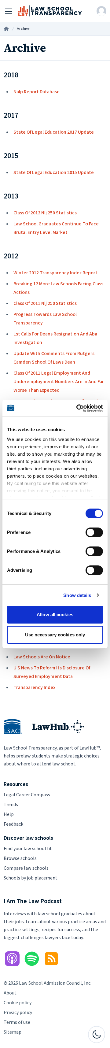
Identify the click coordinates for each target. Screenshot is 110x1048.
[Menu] (8, 11)
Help (9, 814)
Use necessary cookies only (55, 634)
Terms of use (17, 1022)
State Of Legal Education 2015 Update (53, 172)
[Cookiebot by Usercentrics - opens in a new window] (77, 408)
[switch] (94, 532)
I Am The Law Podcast (33, 901)
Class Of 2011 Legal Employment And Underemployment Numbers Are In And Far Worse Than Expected (58, 382)
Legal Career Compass (27, 794)
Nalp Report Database (36, 91)
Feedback (13, 824)
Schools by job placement (30, 878)
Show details (77, 595)
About (10, 993)
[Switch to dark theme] (96, 1034)
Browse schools (20, 858)
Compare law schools (26, 868)
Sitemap (12, 1032)
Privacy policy (18, 1012)
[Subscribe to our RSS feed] (51, 958)
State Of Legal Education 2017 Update (53, 132)
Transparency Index (34, 687)
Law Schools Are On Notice (41, 657)
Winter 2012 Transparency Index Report (55, 272)
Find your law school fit (28, 848)
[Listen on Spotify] (31, 958)
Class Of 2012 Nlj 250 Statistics (45, 212)
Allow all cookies (55, 614)
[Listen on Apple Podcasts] (12, 958)
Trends (11, 804)
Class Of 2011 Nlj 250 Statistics (45, 303)
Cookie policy (17, 1002)
